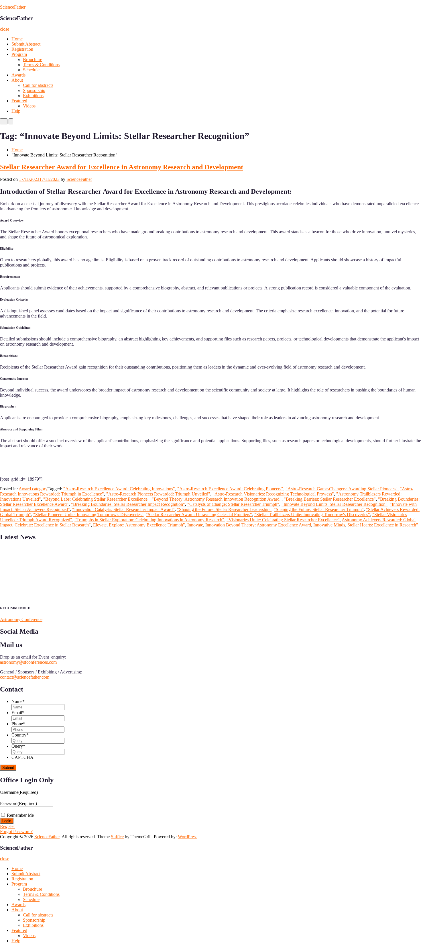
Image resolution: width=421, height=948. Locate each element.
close (4, 29)
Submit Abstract (25, 44)
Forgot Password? (16, 831)
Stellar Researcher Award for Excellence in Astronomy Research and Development (121, 167)
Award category (33, 488)
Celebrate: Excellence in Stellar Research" (53, 524)
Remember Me (20, 815)
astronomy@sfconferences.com (28, 662)
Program (19, 54)
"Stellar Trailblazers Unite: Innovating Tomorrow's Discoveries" (312, 514)
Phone (18, 723)
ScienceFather (12, 7)
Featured (19, 100)
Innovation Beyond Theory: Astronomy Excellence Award (258, 524)
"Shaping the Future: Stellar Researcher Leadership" (224, 509)
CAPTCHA (22, 757)
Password (18, 803)
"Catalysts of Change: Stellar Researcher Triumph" (233, 504)
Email (17, 712)
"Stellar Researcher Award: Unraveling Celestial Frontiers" (199, 514)
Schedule (31, 69)
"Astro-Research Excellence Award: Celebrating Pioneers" (230, 488)
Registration (22, 49)
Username (19, 792)
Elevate (100, 524)
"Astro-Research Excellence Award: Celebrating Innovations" (119, 488)
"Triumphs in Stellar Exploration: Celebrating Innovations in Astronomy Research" (149, 519)
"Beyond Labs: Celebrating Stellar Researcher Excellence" (96, 499)
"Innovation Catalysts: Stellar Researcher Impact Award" (123, 509)
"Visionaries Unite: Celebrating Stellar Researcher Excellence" (283, 519)
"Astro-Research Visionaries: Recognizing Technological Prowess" (273, 493)
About (17, 80)
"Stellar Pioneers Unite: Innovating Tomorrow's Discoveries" (88, 514)
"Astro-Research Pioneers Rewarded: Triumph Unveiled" (158, 493)
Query (18, 746)
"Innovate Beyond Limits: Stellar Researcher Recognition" (334, 504)
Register (7, 826)
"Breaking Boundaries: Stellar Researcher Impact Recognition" (128, 504)
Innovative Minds (329, 524)
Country (20, 734)
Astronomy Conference (21, 619)
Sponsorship (34, 90)
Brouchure (32, 59)
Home (17, 38)
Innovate (195, 524)
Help (15, 111)
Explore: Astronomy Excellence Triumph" (147, 524)
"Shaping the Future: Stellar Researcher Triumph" (319, 509)
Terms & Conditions (41, 64)
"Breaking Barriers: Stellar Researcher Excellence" (330, 499)
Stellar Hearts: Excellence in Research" (382, 524)
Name (18, 701)
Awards (18, 75)
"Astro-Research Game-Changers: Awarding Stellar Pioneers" (342, 488)
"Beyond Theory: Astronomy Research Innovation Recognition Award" (217, 499)
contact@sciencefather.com (24, 677)
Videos (29, 105)
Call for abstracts (38, 85)
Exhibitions (33, 95)
